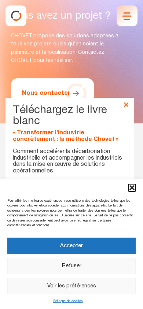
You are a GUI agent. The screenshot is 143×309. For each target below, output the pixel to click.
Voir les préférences (71, 285)
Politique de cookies (68, 301)
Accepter (71, 245)
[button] (132, 187)
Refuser (71, 265)
